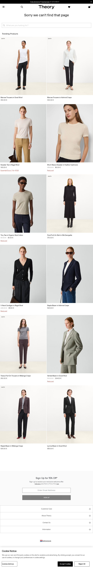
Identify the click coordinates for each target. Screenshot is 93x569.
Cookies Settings (8, 564)
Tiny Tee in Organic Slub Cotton (12, 235)
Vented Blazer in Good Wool (57, 376)
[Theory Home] (46, 7)
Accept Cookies (65, 564)
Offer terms (38, 484)
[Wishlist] (69, 7)
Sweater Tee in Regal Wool (10, 165)
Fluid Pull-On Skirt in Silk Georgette (59, 235)
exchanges (46, 2)
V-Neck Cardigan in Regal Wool (12, 305)
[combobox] (46, 25)
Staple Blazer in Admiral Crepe (58, 305)
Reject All (82, 564)
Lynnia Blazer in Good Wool (57, 446)
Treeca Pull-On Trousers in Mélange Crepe (16, 376)
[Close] (91, 2)
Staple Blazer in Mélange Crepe (12, 446)
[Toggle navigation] (3, 7)
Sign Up (46, 497)
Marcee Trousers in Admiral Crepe (59, 97)
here (58, 484)
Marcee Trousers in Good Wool (11, 97)
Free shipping (35, 2)
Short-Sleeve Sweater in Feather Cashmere (62, 165)
